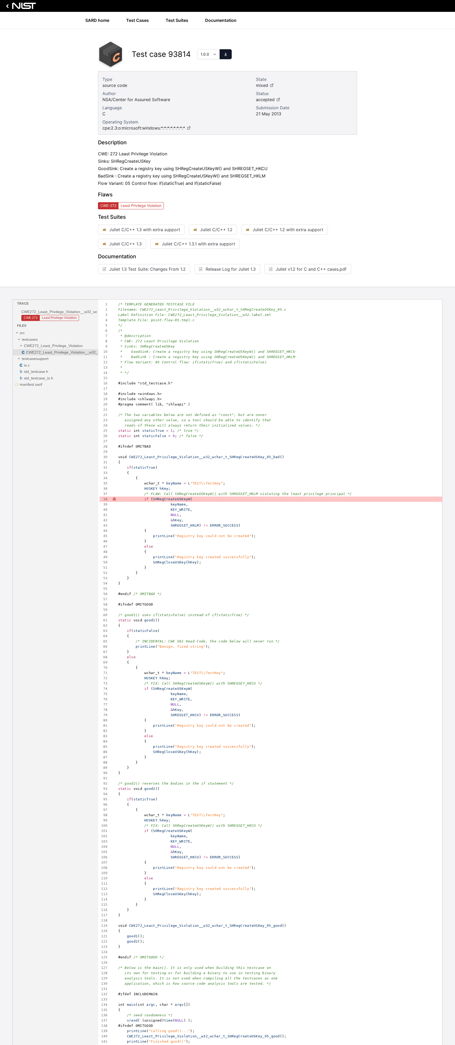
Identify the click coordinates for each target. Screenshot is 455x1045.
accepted (265, 99)
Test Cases (137, 20)
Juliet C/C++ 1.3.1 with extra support (198, 243)
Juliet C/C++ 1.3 (125, 243)
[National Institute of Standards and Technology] (20, 7)
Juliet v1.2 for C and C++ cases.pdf (311, 269)
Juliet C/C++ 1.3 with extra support (144, 229)
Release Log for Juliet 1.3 (231, 269)
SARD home (97, 20)
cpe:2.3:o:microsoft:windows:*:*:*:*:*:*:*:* (143, 128)
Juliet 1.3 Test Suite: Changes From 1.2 (147, 269)
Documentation (220, 20)
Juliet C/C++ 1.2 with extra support (288, 229)
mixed (262, 85)
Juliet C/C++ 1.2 (216, 229)
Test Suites (177, 20)
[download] (226, 54)
